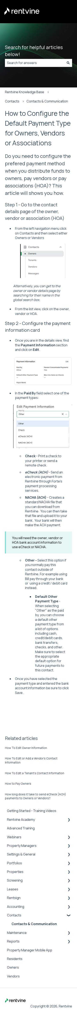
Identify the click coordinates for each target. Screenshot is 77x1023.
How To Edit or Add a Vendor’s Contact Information (31, 760)
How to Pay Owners (18, 783)
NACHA (44, 502)
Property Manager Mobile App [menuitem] (29, 950)
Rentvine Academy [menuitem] (21, 819)
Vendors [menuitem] (13, 976)
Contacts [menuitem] (14, 915)
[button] (69, 820)
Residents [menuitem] (14, 958)
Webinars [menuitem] (14, 837)
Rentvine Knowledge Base (24, 92)
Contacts (12, 101)
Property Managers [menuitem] (22, 845)
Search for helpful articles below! (34, 51)
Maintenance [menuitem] (17, 932)
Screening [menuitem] (15, 880)
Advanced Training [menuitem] (21, 828)
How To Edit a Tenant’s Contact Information (34, 773)
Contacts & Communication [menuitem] (34, 924)
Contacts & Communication (47, 101)
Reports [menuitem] (13, 941)
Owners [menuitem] (13, 967)
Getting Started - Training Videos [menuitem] (31, 810)
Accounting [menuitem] (15, 906)
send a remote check (41, 462)
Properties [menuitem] (15, 871)
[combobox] (34, 63)
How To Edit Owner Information (26, 748)
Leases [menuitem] (12, 889)
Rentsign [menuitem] (14, 898)
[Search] (68, 63)
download (44, 506)
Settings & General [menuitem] (21, 854)
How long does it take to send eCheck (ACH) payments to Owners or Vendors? (35, 796)
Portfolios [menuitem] (14, 863)
